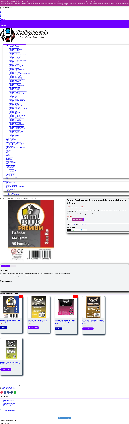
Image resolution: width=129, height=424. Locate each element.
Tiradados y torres (10, 167)
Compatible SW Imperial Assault (16, 118)
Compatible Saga (13, 109)
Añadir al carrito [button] (33, 327)
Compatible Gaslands (14, 81)
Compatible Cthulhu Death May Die (17, 60)
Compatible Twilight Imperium (16, 127)
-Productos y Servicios (8, 400)
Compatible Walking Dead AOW (17, 128)
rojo (85, 224)
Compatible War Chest (14, 130)
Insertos (8, 155)
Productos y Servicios (11, 182)
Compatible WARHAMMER (16, 131)
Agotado (3, 327)
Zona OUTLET (10, 175)
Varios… (5, 192)
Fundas (7, 154)
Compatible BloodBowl (14, 52)
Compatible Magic (13, 96)
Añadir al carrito (77, 219)
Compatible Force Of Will (15, 80)
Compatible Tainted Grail (15, 123)
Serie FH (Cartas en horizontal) (16, 143)
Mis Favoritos (6, 179)
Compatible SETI (13, 111)
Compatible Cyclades (14, 62)
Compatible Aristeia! (14, 48)
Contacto (8, 190)
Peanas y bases (9, 161)
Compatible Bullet (13, 53)
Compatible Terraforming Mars (16, 124)
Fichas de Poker (10, 153)
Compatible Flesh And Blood (16, 77)
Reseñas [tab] (13, 266)
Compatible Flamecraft (14, 76)
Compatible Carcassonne (15, 56)
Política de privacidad (11, 187)
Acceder (5, 196)
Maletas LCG (9, 158)
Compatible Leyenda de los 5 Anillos (17, 93)
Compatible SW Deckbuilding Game (17, 115)
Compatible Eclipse (13, 70)
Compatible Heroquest (14, 87)
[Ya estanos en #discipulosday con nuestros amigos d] (64, 414)
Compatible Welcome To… (15, 132)
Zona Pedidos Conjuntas (12, 177)
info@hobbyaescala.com (9, 387)
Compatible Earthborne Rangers (16, 69)
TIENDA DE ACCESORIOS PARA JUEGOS (14, 44)
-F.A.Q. (5, 401)
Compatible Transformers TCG (16, 126)
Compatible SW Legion (14, 119)
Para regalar (9, 159)
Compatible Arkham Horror (15, 49)
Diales (7, 151)
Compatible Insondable (14, 88)
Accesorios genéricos (11, 138)
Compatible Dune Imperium (15, 66)
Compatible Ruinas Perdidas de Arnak (18, 108)
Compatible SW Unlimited (15, 120)
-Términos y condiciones (9, 403)
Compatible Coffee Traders (15, 58)
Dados (7, 148)
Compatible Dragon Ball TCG (16, 65)
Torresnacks (12, 173)
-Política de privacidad (8, 404)
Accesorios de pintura (11, 139)
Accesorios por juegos (11, 45)
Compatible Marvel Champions (16, 99)
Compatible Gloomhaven (15, 83)
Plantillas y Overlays (11, 162)
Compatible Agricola (14, 46)
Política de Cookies (10, 189)
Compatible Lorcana (14, 95)
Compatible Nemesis (14, 101)
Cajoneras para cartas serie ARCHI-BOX (15, 147)
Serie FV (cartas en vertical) (15, 144)
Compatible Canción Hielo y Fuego (17, 54)
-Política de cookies (7, 405)
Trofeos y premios (10, 174)
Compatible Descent (14, 64)
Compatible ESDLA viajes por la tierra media (19, 73)
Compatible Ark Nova (14, 50)
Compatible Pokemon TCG (15, 104)
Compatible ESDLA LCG (15, 72)
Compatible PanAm (13, 103)
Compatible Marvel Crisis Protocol (17, 100)
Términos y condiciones (11, 185)
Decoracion (8, 150)
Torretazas (11, 171)
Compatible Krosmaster (14, 92)
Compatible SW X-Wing (15, 122)
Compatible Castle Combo (15, 57)
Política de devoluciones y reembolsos (15, 186)
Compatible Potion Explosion (16, 105)
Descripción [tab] (5, 266)
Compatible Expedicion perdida (16, 75)
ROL (7, 163)
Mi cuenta (2, 19)
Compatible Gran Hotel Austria (16, 85)
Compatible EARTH (14, 68)
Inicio (1, 198)
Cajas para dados (10, 146)
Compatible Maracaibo (14, 97)
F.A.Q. (7, 183)
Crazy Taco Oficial (13, 136)
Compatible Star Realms (14, 112)
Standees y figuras (10, 165)
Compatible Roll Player (14, 107)
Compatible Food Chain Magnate (17, 79)
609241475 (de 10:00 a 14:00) (9, 388)
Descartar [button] (64, 4)
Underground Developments (12, 194)
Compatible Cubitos (13, 61)
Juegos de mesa (9, 157)
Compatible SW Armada (15, 114)
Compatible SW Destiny (14, 116)
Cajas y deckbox (10, 140)
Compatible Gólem (13, 84)
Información (6, 181)
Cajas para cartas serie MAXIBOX (14, 142)
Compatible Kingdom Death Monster (18, 91)
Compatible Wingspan (14, 134)
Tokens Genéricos (10, 166)
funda (82, 224)
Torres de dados (12, 170)
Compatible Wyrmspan (14, 135)
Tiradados (11, 169)
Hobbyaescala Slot (10, 193)
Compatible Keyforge (14, 89)
